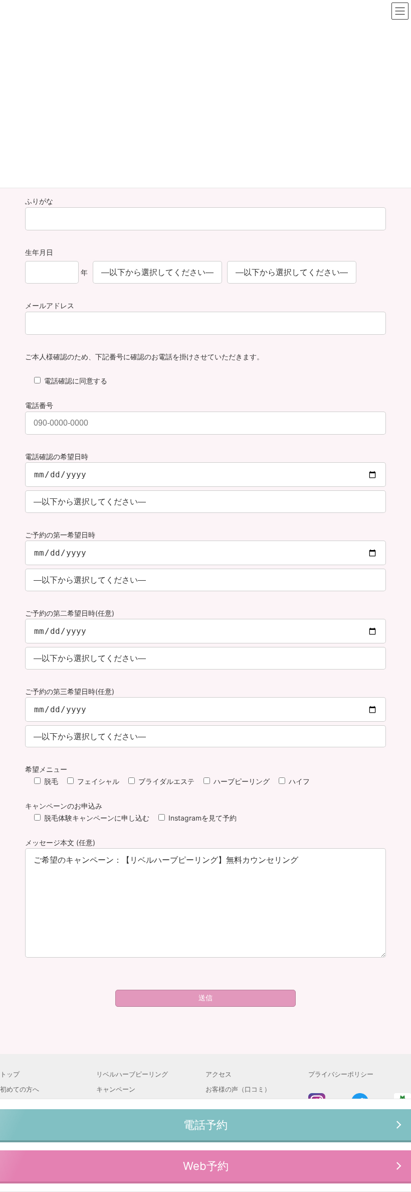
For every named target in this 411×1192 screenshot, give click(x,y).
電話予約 (205, 1124)
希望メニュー (46, 769)
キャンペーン (115, 1089)
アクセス (219, 1074)
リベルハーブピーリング (132, 1074)
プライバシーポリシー (340, 1074)
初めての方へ (19, 1089)
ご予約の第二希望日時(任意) (69, 613)
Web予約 (206, 1165)
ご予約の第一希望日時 (60, 535)
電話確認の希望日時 (56, 456)
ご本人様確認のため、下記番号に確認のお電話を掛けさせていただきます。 (144, 356)
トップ (10, 1074)
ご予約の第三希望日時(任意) (69, 691)
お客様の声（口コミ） (238, 1089)
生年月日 (39, 252)
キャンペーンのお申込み (63, 806)
